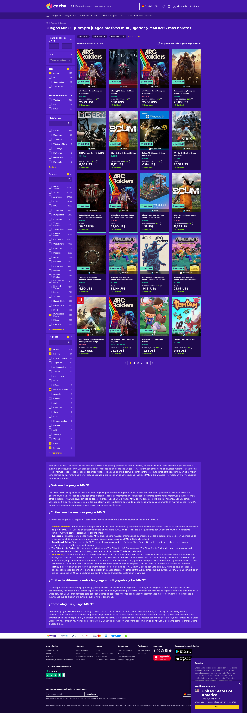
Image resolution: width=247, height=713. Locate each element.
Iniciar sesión (182, 6)
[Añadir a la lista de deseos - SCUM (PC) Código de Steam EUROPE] (196, 177)
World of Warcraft (60, 527)
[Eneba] (56, 6)
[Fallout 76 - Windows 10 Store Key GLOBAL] (154, 127)
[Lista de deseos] (163, 6)
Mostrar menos (55, 330)
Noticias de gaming (125, 650)
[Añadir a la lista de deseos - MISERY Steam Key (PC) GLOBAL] (102, 115)
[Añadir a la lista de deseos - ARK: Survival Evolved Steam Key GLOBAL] (196, 115)
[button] (153, 363)
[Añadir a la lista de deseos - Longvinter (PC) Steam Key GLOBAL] (165, 301)
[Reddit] (170, 650)
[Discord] (166, 650)
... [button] (142, 363)
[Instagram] (162, 650)
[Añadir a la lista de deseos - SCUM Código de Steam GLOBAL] (133, 115)
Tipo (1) (82, 36)
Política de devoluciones (105, 660)
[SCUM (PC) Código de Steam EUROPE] (186, 189)
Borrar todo (134, 37)
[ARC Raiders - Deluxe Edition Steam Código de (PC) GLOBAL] (154, 251)
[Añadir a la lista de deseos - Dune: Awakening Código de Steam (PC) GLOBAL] (196, 53)
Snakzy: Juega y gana (126, 660)
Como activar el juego (104, 653)
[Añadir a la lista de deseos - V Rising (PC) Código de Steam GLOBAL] (133, 53)
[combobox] (104, 6)
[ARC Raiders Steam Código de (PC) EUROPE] (154, 65)
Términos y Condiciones (145, 705)
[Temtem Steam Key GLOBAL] (186, 313)
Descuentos (80, 660)
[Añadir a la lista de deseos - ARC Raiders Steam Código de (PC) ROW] (133, 301)
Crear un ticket (101, 656)
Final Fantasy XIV (60, 554)
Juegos (63, 23)
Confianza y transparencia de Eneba (59, 660)
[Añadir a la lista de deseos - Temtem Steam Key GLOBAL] (196, 301)
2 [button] (134, 363)
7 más (51, 167)
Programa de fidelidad (84, 656)
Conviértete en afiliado (126, 656)
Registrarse (194, 6)
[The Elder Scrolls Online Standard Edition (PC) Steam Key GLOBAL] (91, 251)
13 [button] (147, 363)
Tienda (54, 23)
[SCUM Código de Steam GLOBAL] (123, 127)
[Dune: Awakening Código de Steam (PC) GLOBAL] (186, 65)
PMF (98, 650)
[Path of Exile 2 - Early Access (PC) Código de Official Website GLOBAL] (91, 189)
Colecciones (81, 653)
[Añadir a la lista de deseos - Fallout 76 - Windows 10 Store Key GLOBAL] (165, 115)
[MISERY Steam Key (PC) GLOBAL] (91, 127)
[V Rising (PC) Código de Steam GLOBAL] (123, 65)
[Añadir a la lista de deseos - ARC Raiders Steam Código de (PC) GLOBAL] (102, 53)
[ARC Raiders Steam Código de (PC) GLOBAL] (91, 65)
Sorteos (121, 653)
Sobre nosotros (52, 650)
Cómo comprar (82, 650)
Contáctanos (51, 653)
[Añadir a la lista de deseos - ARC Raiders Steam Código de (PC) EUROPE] (165, 53)
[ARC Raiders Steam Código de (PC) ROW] (123, 313)
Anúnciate (141, 653)
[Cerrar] (239, 684)
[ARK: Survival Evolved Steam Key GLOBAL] (186, 127)
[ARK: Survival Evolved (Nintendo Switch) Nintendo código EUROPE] (91, 313)
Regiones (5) (116, 36)
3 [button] (138, 363)
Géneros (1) (98, 36)
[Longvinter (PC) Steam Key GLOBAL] (154, 313)
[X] (158, 650)
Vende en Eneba (144, 650)
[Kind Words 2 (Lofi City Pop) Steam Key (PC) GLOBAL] (154, 189)
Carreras (49, 656)
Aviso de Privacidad (101, 698)
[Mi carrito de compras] (169, 6)
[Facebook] (154, 650)
